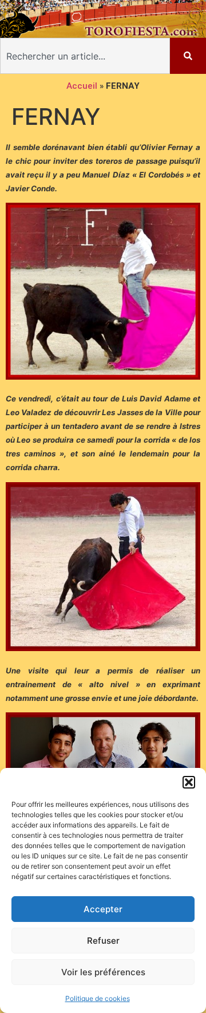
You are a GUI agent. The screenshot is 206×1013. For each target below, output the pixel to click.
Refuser (103, 940)
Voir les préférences (103, 972)
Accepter (103, 909)
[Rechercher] (188, 56)
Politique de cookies (97, 998)
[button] (189, 782)
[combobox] (85, 56)
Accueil (81, 86)
